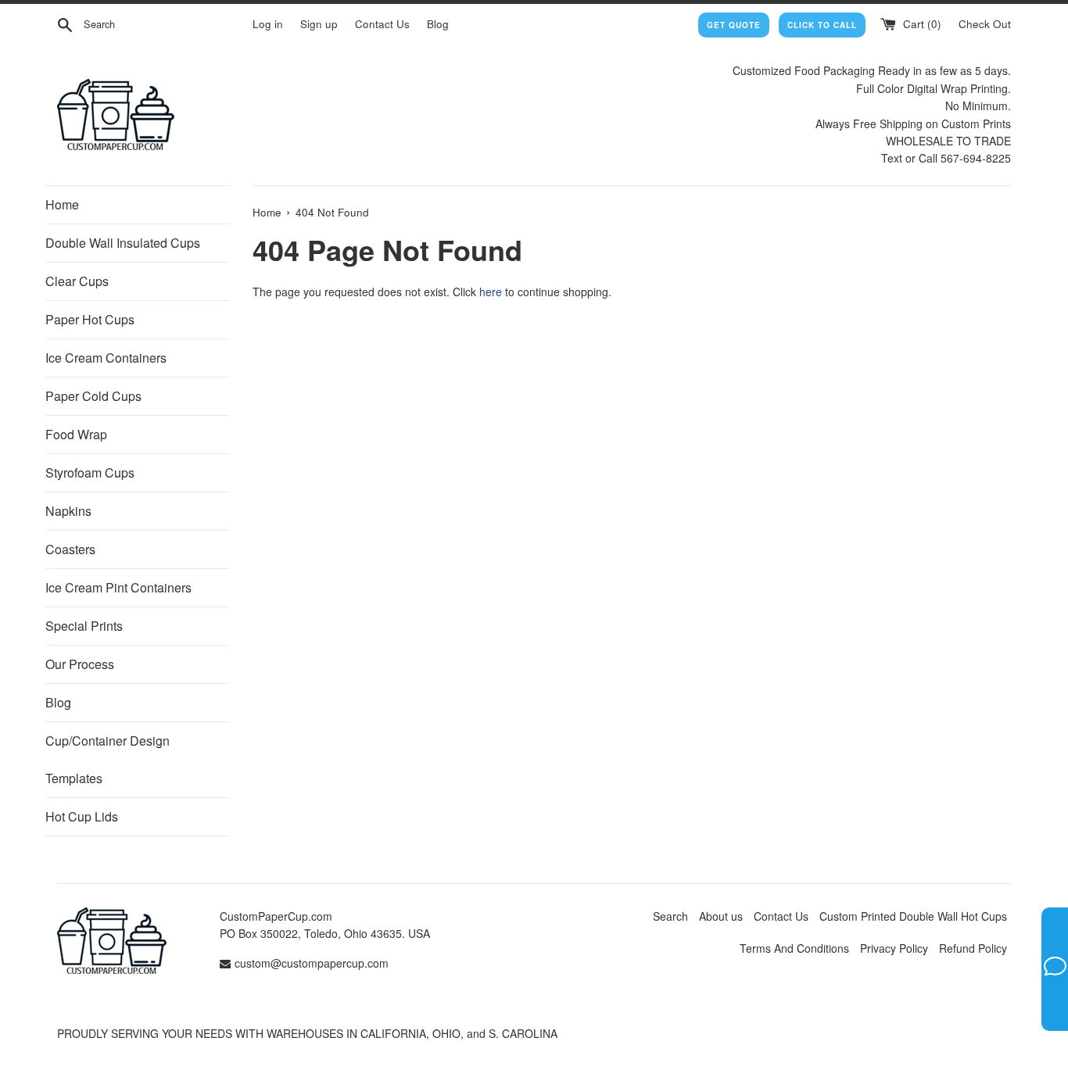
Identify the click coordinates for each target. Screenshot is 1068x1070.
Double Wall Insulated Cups (122, 243)
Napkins (68, 511)
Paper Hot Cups (89, 319)
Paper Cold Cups (93, 396)
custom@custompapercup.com (312, 963)
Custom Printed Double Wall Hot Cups (913, 916)
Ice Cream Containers (106, 358)
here (490, 291)
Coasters (70, 549)
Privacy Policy (894, 948)
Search (670, 916)
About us (721, 916)
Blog (438, 23)
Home (62, 204)
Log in (268, 23)
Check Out (985, 23)
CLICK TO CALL (822, 25)
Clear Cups (77, 281)
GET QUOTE (734, 25)
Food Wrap (76, 434)
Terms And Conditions (794, 948)
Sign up (319, 23)
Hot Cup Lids (81, 816)
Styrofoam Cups (89, 472)
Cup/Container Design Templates (107, 759)
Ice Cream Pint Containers (118, 587)
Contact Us (382, 23)
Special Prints (84, 626)
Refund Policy (973, 948)
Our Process (79, 664)
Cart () (920, 23)
